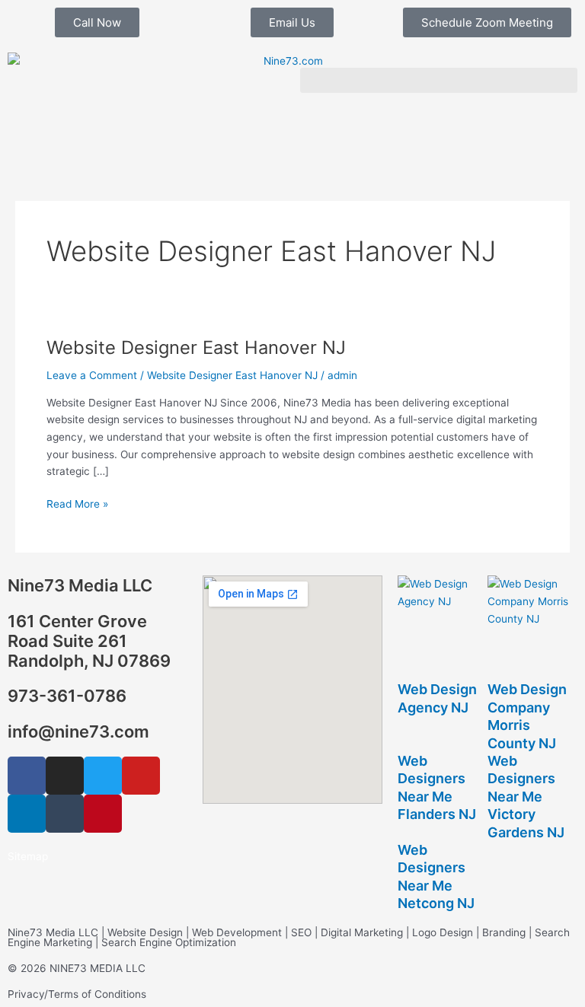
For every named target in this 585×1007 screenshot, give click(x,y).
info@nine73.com (78, 731)
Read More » (77, 503)
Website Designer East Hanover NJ (196, 347)
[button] (438, 80)
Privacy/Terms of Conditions (77, 994)
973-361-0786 (67, 696)
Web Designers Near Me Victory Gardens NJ (526, 796)
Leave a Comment (91, 375)
